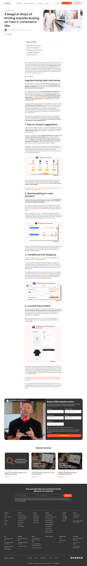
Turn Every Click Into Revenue (76, 543)
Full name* (49, 409)
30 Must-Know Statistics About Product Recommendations (8, 548)
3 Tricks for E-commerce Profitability (77, 539)
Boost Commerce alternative (50, 516)
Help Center (35, 515)
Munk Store (41, 318)
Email (5, 522)
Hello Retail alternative (49, 524)
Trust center (30, 557)
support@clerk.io (76, 516)
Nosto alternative (48, 528)
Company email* (68, 409)
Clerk (54, 385)
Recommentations (62, 540)
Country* (67, 415)
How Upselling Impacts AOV (8, 539)
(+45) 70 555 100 (76, 515)
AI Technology (20, 522)
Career (64, 516)
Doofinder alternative (49, 520)
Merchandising (21, 520)
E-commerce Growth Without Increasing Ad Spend (36, 540)
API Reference (35, 520)
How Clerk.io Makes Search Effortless (76, 547)
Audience (6, 520)
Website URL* (50, 421)
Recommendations (8, 516)
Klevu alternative (48, 526)
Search (5, 515)
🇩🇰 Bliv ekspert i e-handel (36, 547)
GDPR (56, 557)
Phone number (50, 415)
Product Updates (21, 526)
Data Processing (43, 557)
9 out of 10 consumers (39, 257)
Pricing (5, 524)
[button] (19, 3)
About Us (64, 515)
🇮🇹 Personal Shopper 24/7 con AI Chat (23, 543)
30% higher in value (51, 265)
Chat (5, 518)
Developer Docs (36, 516)
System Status (36, 522)
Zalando (46, 273)
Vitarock (34, 146)
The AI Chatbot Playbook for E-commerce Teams (36, 544)
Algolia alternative (48, 515)
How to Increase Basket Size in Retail (8, 543)
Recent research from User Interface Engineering (36, 199)
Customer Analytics (21, 518)
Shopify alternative (48, 532)
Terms (36, 557)
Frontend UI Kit (36, 518)
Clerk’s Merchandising (32, 208)
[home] (7, 3)
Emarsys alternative (49, 522)
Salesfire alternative (49, 530)
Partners (63, 520)
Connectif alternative (49, 518)
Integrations (20, 524)
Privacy (50, 557)
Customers (64, 518)
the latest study (51, 106)
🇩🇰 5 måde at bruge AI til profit (22, 539)
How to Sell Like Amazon (22, 546)
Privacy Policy (23, 500)
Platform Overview (21, 515)
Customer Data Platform (22, 516)
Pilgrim (39, 213)
